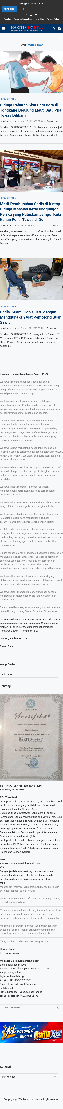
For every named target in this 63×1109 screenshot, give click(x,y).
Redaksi (7, 19)
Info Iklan (40, 19)
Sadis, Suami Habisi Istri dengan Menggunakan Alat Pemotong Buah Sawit (30, 317)
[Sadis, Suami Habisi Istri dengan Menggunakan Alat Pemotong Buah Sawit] (31, 279)
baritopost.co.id (9, 121)
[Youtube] (36, 14)
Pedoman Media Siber (23, 19)
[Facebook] (26, 14)
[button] (20, 9)
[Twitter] (31, 14)
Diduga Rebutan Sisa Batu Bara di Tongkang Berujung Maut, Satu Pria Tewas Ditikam (30, 110)
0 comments (52, 121)
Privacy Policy (53, 19)
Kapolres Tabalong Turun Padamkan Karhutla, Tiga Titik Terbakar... (30, 9)
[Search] (53, 28)
